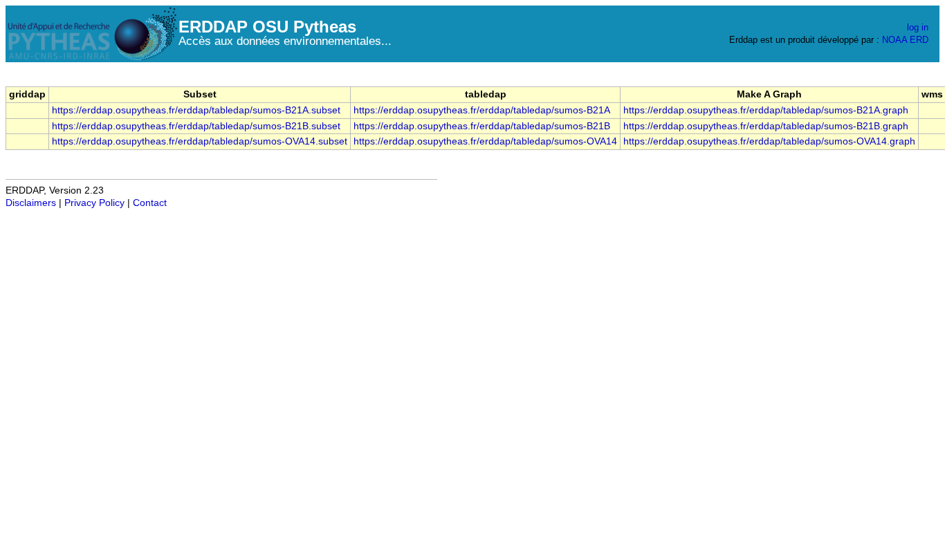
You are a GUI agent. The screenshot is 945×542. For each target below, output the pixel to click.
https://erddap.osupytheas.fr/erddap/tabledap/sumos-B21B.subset (196, 126)
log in (917, 27)
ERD (919, 40)
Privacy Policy (94, 203)
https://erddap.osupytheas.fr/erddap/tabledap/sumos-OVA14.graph (769, 141)
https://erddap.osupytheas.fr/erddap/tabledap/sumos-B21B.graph (765, 126)
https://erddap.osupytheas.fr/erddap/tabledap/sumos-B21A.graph (765, 110)
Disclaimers (31, 203)
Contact (150, 203)
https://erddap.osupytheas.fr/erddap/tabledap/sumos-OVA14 (485, 141)
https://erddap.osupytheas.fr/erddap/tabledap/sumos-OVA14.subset (199, 141)
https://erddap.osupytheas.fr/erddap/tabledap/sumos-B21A (482, 110)
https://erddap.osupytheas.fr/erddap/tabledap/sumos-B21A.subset (196, 110)
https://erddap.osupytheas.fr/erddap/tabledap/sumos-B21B (482, 126)
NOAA (894, 40)
